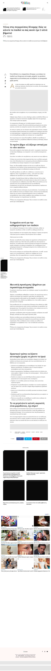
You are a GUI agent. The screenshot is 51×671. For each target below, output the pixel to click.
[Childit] (25, 2)
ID (16, 655)
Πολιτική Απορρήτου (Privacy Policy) (27, 657)
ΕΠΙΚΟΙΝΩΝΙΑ (21, 655)
